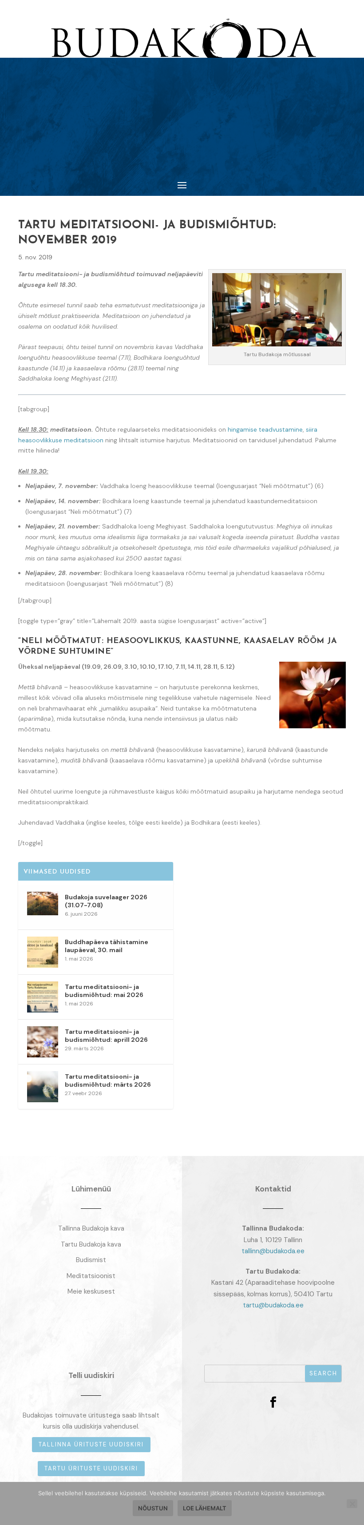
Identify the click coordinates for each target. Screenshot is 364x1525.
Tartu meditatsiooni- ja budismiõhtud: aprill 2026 (106, 1036)
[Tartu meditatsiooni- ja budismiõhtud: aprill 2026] (42, 1041)
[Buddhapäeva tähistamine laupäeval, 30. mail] (42, 952)
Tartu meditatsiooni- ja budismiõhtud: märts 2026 (108, 1080)
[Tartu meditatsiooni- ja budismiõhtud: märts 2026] (42, 1086)
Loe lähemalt (204, 1508)
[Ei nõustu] (352, 1503)
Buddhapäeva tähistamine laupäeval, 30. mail (106, 946)
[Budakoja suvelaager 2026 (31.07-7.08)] (42, 907)
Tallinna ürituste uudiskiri (91, 1444)
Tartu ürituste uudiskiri (91, 1468)
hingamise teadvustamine (265, 429)
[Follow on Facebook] (273, 1402)
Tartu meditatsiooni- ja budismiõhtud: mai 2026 (104, 991)
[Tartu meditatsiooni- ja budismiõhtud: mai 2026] (42, 997)
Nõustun (153, 1508)
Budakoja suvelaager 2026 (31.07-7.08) (106, 901)
